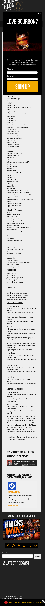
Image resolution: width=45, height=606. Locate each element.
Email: (11, 76)
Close (39, 13)
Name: (10, 69)
